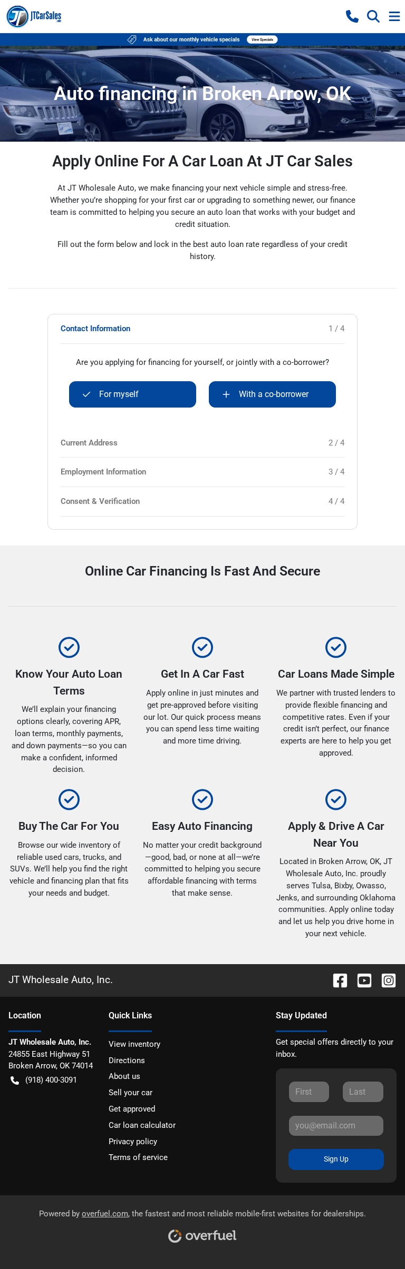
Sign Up (336, 1159)
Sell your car (130, 1092)
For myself (119, 394)
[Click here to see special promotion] (202, 39)
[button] (352, 16)
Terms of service (138, 1157)
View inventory (134, 1044)
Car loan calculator (142, 1125)
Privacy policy (133, 1141)
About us (124, 1076)
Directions (127, 1060)
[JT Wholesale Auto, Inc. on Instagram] (384, 980)
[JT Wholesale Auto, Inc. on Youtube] (360, 980)
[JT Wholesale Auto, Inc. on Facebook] (336, 980)
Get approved (132, 1109)
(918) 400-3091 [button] (51, 1080)
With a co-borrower (273, 394)
